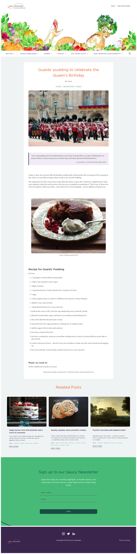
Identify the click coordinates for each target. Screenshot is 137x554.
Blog (113, 6)
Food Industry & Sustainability (107, 53)
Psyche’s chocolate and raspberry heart (109, 430)
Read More (14, 446)
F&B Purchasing (123, 6)
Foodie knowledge (28, 53)
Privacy (127, 540)
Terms (121, 540)
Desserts (58, 86)
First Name (46, 492)
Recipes (9, 53)
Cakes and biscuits (61, 443)
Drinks (47, 53)
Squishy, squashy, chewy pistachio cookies (68, 430)
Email (43, 499)
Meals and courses (68, 86)
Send (68, 511)
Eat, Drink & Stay (78, 53)
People (61, 53)
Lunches (78, 443)
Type (67, 445)
